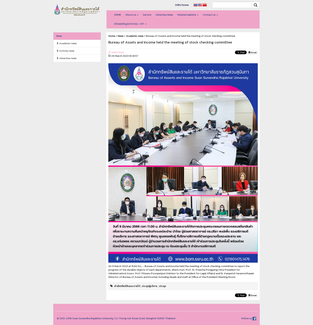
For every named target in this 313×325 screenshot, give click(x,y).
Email (254, 52)
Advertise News (164, 15)
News (59, 36)
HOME (117, 15)
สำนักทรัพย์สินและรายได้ (127, 286)
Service (147, 15)
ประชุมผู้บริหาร (149, 286)
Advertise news (67, 58)
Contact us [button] (209, 15)
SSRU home (182, 5)
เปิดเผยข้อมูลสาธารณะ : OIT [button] (129, 24)
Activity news (66, 51)
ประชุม (162, 286)
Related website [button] (187, 15)
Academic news (68, 43)
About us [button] (131, 15)
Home (111, 36)
